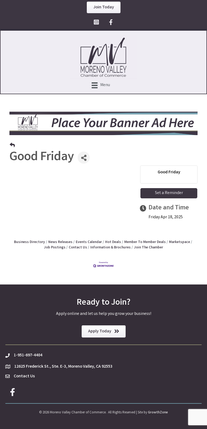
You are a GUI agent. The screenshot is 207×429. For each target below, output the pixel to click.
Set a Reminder (169, 193)
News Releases (60, 242)
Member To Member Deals (145, 242)
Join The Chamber (148, 247)
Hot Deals (113, 242)
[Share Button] (84, 158)
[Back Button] (12, 146)
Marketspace (179, 242)
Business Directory (29, 242)
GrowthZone (158, 412)
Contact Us (78, 247)
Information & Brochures (110, 247)
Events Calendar (89, 242)
